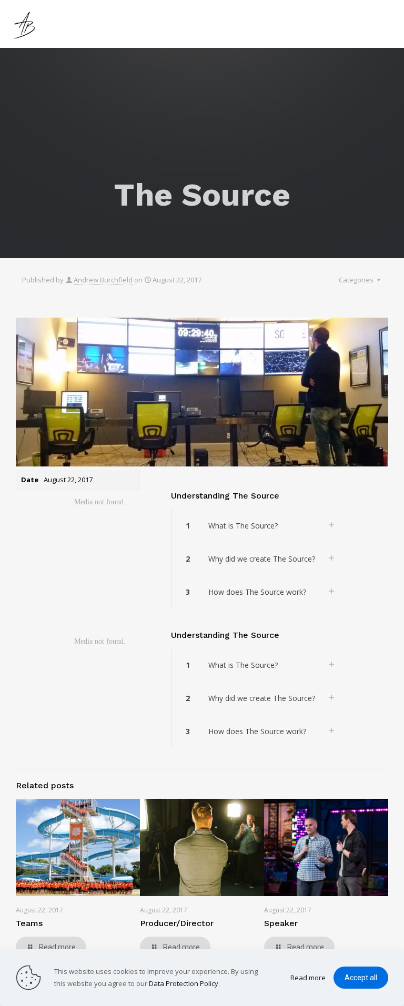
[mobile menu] (387, 24)
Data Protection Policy (183, 983)
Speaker (281, 923)
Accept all (361, 977)
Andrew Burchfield (103, 279)
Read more (308, 977)
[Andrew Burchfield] (26, 23)
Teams (29, 923)
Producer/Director (177, 923)
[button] (258, 525)
